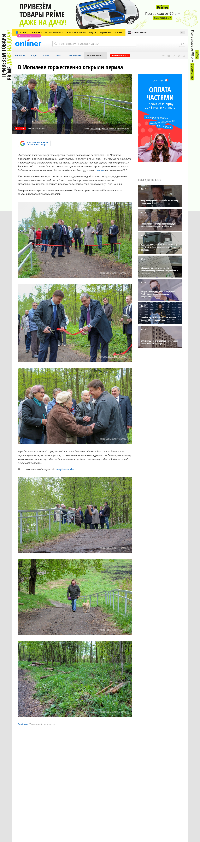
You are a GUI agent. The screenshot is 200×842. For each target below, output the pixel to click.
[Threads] (184, 55)
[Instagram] (169, 55)
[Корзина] (182, 44)
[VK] (174, 55)
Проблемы (23, 724)
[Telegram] (163, 55)
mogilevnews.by (65, 469)
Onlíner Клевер (140, 32)
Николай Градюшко (99, 128)
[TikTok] (179, 55)
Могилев (51, 724)
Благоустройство (38, 724)
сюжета (100, 170)
